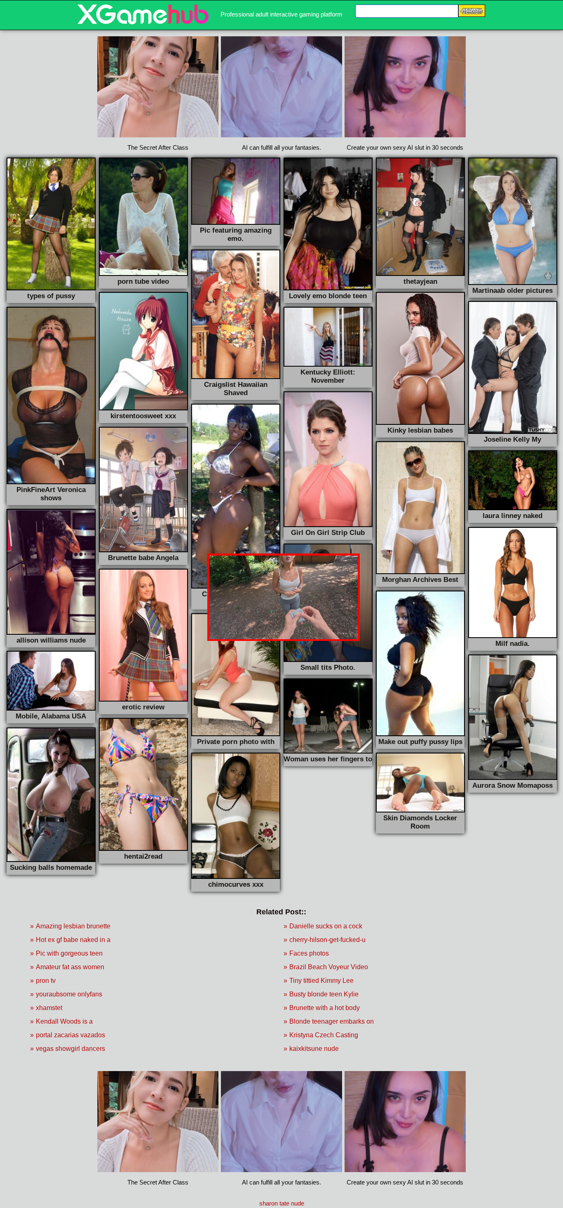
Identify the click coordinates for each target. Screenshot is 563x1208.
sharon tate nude (281, 1203)
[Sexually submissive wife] (143, 22)
